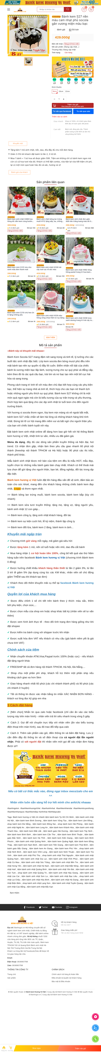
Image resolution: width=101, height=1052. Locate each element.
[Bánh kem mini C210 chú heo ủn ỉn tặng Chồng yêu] (21, 294)
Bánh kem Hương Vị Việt (67, 992)
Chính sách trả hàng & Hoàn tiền (65, 974)
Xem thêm (50, 338)
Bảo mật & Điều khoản (61, 981)
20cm (61, 91)
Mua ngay (37, 1048)
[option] (28, 36)
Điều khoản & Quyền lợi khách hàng (66, 978)
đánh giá (61, 29)
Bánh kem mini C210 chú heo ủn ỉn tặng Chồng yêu (20, 314)
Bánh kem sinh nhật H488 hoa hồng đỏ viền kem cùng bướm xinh (20, 220)
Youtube (58, 907)
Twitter (44, 907)
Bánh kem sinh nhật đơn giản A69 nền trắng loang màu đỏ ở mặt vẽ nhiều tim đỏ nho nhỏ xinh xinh (79, 220)
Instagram (73, 907)
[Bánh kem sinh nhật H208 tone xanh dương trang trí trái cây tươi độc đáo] (80, 300)
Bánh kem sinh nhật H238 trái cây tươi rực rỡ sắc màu (49, 268)
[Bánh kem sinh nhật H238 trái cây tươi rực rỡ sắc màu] (51, 249)
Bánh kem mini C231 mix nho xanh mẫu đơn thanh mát (19, 268)
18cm (55, 91)
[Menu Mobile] (8, 9)
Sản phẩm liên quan (50, 182)
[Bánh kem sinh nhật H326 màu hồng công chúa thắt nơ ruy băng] (51, 297)
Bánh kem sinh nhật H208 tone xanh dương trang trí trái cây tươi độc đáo (79, 319)
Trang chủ (11, 974)
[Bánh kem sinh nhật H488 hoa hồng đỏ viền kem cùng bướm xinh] (21, 201)
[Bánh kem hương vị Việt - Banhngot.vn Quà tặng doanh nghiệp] (20, 9)
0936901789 (22, 962)
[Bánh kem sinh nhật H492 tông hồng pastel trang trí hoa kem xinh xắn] (80, 251)
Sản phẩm (11, 978)
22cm (67, 91)
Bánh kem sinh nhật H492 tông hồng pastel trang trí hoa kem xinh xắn (79, 271)
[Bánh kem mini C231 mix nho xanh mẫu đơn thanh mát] (21, 249)
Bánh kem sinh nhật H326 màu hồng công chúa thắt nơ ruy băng (50, 317)
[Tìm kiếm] (67, 9)
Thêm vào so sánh (59, 117)
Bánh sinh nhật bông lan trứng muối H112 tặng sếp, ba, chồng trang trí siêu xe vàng (49, 220)
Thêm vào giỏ (72, 105)
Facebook (30, 907)
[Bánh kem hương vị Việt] (50, 2)
